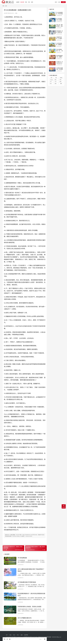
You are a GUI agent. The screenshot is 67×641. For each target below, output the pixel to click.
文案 (51, 77)
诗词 (32, 2)
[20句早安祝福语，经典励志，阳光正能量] (52, 45)
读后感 (61, 77)
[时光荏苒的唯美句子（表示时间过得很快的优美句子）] (10, 596)
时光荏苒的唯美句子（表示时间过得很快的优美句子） (31, 594)
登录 (56, 2)
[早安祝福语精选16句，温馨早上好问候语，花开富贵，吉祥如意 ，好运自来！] (52, 57)
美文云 (15, 637)
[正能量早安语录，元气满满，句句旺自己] (52, 38)
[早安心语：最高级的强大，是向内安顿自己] (52, 26)
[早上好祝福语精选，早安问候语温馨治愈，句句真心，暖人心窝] (52, 14)
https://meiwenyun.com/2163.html (29, 534)
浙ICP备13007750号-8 (33, 637)
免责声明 (26, 634)
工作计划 (51, 81)
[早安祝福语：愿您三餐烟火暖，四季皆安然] (52, 32)
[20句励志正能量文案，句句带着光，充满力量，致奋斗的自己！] (52, 69)
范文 (26, 2)
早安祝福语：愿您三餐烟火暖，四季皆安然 (59, 32)
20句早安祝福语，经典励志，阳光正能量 (59, 44)
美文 (16, 13)
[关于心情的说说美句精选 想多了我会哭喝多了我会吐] (10, 572)
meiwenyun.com (20, 637)
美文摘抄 (56, 79)
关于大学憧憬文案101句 (24, 618)
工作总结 (56, 81)
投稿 (64, 2)
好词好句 (51, 83)
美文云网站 (12, 534)
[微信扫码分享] (5, 639)
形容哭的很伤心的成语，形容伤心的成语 (29, 606)
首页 (18, 2)
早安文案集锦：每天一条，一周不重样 (59, 51)
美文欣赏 (22, 2)
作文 (29, 2)
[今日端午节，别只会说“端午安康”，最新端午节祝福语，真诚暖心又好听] (52, 63)
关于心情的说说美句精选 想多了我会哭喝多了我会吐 (31, 570)
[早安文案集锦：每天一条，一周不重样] (52, 51)
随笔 (61, 83)
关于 (7, 634)
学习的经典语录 (22, 558)
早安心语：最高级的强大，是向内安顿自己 (59, 26)
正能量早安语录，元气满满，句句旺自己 (59, 38)
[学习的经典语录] (10, 561)
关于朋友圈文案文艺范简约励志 (27, 582)
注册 (59, 2)
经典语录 (61, 81)
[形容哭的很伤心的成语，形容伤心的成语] (10, 610)
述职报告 (56, 83)
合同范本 (61, 79)
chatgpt (51, 79)
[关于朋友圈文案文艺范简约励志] (10, 585)
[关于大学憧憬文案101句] (10, 621)
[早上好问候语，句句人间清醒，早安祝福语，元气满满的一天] (52, 20)
